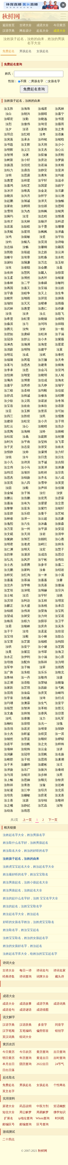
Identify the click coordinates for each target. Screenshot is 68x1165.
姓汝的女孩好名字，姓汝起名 (22, 946)
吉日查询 (59, 1051)
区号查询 (42, 1124)
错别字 (59, 1030)
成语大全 (42, 25)
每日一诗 (25, 970)
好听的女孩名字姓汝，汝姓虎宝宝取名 (28, 922)
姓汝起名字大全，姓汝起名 (21, 914)
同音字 (59, 1024)
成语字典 (42, 1003)
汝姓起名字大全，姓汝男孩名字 (24, 835)
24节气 (59, 1064)
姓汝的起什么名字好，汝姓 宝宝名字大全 (30, 898)
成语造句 (8, 1009)
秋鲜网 (14, 16)
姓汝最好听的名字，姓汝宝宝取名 (25, 874)
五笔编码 (25, 1030)
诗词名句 (42, 970)
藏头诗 (59, 976)
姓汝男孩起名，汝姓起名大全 (22, 890)
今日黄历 (59, 25)
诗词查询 (25, 976)
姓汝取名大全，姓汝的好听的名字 (25, 850)
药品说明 (25, 1106)
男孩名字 (37, 81)
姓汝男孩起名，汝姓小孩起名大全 (25, 882)
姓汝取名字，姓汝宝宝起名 (21, 930)
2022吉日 (42, 1064)
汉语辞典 (25, 1024)
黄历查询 (42, 1051)
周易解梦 (42, 1112)
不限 (23, 81)
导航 (63, 16)
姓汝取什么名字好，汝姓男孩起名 (25, 842)
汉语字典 (8, 30)
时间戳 (59, 1118)
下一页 (52, 819)
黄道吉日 (42, 1057)
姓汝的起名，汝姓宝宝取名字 (22, 906)
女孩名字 (54, 81)
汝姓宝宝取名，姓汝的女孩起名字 (25, 938)
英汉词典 (8, 1036)
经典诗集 (8, 976)
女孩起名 (42, 51)
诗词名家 (59, 970)
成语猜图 (42, 1009)
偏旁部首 (42, 1030)
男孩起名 (25, 51)
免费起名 (8, 51)
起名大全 (42, 30)
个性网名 (59, 1085)
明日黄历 (8, 1057)
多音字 (42, 1024)
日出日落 (8, 1070)
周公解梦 (25, 1112)
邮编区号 (8, 1124)
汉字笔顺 (8, 1030)
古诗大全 (25, 25)
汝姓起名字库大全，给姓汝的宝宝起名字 (30, 953)
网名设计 (25, 30)
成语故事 (25, 1003)
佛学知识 (59, 1112)
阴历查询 (25, 1064)
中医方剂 (42, 1106)
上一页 (27, 819)
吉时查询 (59, 1057)
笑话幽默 (59, 1106)
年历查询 (25, 1057)
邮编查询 (25, 1124)
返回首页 (8, 25)
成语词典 (59, 1003)
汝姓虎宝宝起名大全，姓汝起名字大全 (28, 866)
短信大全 (8, 1112)
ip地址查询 (25, 1118)
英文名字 (8, 1091)
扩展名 (8, 1118)
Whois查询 (42, 1118)
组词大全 (25, 1036)
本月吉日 (8, 1064)
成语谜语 (25, 1009)
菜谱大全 (8, 1106)
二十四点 (8, 1139)
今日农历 (25, 1051)
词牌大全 (42, 976)
